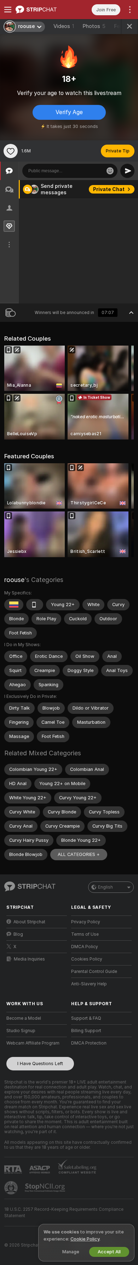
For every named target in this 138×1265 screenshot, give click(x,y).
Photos (93, 26)
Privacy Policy (85, 921)
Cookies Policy (86, 959)
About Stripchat (29, 921)
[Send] (127, 171)
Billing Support (86, 1030)
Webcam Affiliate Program (32, 1043)
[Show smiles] (110, 171)
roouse (14, 579)
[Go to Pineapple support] (11, 1187)
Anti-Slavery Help (89, 983)
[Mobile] (34, 604)
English (105, 887)
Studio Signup (20, 1030)
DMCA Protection (89, 1043)
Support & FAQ (86, 1018)
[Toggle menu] (8, 9)
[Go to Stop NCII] (46, 1187)
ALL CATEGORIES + (79, 854)
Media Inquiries (29, 959)
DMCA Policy (84, 946)
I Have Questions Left (40, 1063)
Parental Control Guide (94, 971)
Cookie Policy (84, 1239)
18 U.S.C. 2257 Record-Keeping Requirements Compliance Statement (63, 1212)
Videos (63, 26)
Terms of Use (85, 934)
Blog (18, 934)
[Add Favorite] (11, 151)
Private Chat (109, 189)
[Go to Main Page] (42, 9)
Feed (120, 26)
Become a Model (23, 1018)
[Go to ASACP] (40, 1170)
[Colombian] (13, 604)
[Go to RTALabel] (13, 1169)
